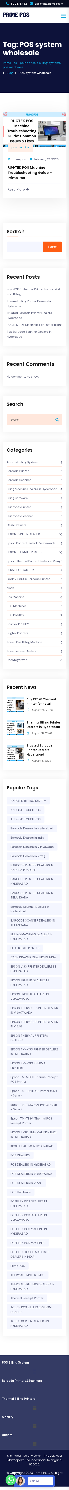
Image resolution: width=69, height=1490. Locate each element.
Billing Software (17, 498)
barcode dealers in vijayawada (32, 847)
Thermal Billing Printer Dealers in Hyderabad (29, 303)
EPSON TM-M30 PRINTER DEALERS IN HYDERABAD (34, 1051)
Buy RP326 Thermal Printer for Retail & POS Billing (34, 291)
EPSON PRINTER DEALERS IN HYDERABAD (30, 982)
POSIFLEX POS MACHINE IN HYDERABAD (29, 1231)
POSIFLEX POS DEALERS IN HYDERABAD (29, 1203)
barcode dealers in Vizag (28, 856)
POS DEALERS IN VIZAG (26, 1183)
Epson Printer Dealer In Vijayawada (31, 543)
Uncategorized (17, 660)
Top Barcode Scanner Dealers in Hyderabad (29, 334)
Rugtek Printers (17, 633)
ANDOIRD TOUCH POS (26, 810)
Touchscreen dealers (21, 651)
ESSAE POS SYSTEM (20, 570)
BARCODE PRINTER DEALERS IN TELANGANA (32, 895)
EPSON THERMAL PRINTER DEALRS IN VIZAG (34, 1024)
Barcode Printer (18, 471)
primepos (19, 159)
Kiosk (10, 588)
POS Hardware (21, 1192)
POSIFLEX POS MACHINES (28, 1243)
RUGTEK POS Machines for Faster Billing (34, 325)
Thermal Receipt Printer (27, 1298)
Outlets (7, 1435)
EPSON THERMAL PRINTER (24, 552)
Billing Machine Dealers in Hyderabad (32, 489)
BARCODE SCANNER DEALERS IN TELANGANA (33, 922)
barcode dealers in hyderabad (32, 828)
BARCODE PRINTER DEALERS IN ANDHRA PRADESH (32, 867)
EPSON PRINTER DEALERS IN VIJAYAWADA (30, 996)
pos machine (20, 147)
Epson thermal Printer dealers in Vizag (34, 561)
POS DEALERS (20, 1155)
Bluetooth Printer (19, 507)
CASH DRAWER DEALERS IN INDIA (33, 957)
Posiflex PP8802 (18, 624)
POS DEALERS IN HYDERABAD (31, 1164)
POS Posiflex (15, 615)
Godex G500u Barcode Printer (28, 579)
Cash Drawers (16, 525)
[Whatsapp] (11, 1480)
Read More (16, 189)
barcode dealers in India (27, 838)
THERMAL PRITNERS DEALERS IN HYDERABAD (32, 1286)
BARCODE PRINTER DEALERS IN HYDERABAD (32, 881)
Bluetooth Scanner (20, 516)
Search (16, 232)
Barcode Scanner (19, 480)
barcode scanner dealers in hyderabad (30, 909)
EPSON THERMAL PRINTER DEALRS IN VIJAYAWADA (34, 1010)
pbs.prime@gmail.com (49, 3)
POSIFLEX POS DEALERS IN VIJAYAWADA (29, 1217)
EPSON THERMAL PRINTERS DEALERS (29, 1038)
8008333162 (19, 3)
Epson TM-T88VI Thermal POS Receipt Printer (31, 1120)
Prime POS (18, 1266)
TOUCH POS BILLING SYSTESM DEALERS (31, 1309)
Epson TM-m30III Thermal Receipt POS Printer (34, 1079)
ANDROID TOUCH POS (26, 819)
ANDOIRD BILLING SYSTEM (28, 801)
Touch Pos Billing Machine (24, 642)
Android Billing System (22, 462)
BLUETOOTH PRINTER (25, 948)
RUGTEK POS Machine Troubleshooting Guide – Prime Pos (30, 172)
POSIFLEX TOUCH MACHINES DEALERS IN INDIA (30, 1254)
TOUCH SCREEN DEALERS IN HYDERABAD (30, 1323)
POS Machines (16, 606)
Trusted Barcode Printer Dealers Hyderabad (29, 315)
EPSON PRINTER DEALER (23, 534)
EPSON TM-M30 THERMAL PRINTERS (29, 1065)
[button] (34, 1371)
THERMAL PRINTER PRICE (28, 1275)
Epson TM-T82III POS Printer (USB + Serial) (34, 1093)
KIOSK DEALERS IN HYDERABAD (32, 1146)
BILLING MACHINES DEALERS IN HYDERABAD (32, 936)
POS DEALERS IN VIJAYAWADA (31, 1174)
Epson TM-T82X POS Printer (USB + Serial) (34, 1107)
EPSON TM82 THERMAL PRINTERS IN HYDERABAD (34, 1134)
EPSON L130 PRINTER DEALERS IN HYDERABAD (33, 968)
